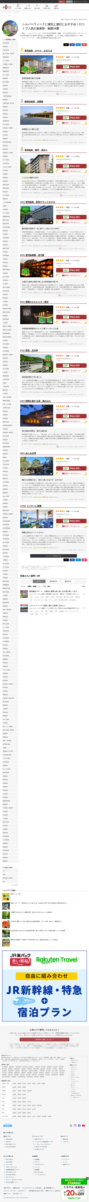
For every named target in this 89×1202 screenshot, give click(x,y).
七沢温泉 (5, 322)
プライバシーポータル (9, 1191)
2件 (78, 307)
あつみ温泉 (6, 159)
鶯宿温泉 (5, 99)
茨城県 (24, 1087)
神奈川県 (29, 1090)
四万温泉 (5, 262)
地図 (59, 62)
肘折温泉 (5, 181)
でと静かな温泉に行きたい (45, 140)
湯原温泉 (5, 733)
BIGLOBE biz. (10, 1159)
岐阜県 (19, 1101)
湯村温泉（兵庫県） (8, 684)
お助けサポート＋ (39, 1139)
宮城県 (29, 1083)
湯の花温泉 (6, 655)
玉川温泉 (5, 135)
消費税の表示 (16, 1188)
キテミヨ (73, 1079)
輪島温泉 (5, 492)
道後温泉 (5, 765)
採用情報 (37, 1169)
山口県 (34, 1109)
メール (65, 1162)
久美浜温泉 (6, 638)
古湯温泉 (5, 786)
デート (4, 871)
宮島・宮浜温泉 (7, 740)
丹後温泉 (5, 648)
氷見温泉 (5, 468)
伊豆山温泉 (6, 524)
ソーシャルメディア (40, 1174)
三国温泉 (5, 499)
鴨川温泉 (5, 298)
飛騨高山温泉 (6, 588)
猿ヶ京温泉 (6, 276)
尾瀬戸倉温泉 (6, 269)
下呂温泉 (5, 574)
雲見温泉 (5, 553)
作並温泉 (5, 117)
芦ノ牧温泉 (6, 195)
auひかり (8, 1142)
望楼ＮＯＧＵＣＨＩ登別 (36, 302)
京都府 (19, 1105)
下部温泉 (5, 347)
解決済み (68, 581)
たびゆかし (73, 1091)
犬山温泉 (5, 595)
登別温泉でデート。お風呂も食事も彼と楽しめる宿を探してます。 (50, 91)
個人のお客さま (8, 1133)
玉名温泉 (5, 811)
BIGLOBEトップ (17, 1194)
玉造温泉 (5, 723)
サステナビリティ (39, 1164)
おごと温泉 (6, 627)
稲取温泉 (5, 531)
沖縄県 (49, 1116)
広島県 (29, 1109)
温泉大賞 (65, 1139)
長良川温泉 (6, 592)
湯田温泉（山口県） (8, 751)
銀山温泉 (5, 149)
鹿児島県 (44, 1116)
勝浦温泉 (5, 694)
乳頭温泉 (5, 131)
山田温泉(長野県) (7, 425)
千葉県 (19, 1090)
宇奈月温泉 (6, 464)
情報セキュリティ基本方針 (53, 1191)
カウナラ (73, 1087)
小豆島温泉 (6, 762)
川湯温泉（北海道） (8, 64)
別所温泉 (5, 414)
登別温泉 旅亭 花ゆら (36, 150)
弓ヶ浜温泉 (6, 567)
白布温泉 (5, 170)
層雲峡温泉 (6, 67)
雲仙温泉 (5, 790)
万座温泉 (5, 259)
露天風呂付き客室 (8, 878)
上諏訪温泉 (6, 379)
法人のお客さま (8, 1156)
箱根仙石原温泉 (7, 337)
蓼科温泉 (5, 390)
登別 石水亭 (31, 350)
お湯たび (73, 1075)
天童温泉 (5, 174)
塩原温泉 (5, 230)
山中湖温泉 (6, 351)
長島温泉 (5, 620)
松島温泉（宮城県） (8, 128)
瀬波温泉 (5, 453)
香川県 (19, 1112)
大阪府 (24, 1105)
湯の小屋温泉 (6, 287)
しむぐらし (66, 1142)
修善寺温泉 (6, 510)
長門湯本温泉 (6, 744)
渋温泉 (4, 383)
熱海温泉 (5, 503)
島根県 (19, 1109)
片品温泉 (5, 273)
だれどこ (73, 1071)
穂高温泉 (5, 418)
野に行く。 (73, 1085)
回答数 (34, 586)
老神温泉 (5, 266)
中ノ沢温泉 (6, 213)
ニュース (37, 1167)
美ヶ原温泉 (6, 368)
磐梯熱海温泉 (6, 216)
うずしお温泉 (6, 669)
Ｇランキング (74, 1069)
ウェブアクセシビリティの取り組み (32, 1188)
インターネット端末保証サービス (44, 1142)
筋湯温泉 (5, 843)
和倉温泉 (5, 471)
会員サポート (66, 1164)
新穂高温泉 (6, 581)
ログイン (84, 1)
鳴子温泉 (5, 110)
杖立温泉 (5, 815)
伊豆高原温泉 (6, 521)
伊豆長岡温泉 (6, 528)
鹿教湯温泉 (6, 376)
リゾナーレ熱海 (34, 506)
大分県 (34, 1116)
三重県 (29, 1101)
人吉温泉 (5, 818)
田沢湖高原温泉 (7, 142)
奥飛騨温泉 (6, 585)
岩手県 (24, 1083)
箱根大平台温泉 (7, 330)
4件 (78, 108)
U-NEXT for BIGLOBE (41, 1147)
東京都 (24, 1090)
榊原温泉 (5, 616)
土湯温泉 (5, 209)
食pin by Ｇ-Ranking (76, 1095)
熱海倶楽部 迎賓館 (34, 101)
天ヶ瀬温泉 (6, 839)
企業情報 (35, 1156)
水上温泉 (5, 283)
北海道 (47, 597)
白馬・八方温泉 (7, 404)
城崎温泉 (5, 659)
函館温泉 (5, 78)
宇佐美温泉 (6, 538)
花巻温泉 (5, 106)
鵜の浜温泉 (6, 443)
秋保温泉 (5, 114)
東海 (46, 611)
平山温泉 (5, 825)
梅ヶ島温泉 (6, 542)
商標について (7, 1194)
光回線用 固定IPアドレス (13, 1169)
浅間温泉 (5, 365)
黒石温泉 (5, 92)
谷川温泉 (5, 280)
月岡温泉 (5, 429)
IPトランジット (10, 1177)
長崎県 (24, 1116)
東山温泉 (5, 191)
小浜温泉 (5, 793)
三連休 (31, 614)
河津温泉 (5, 546)
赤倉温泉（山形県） (8, 152)
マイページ (78, 1)
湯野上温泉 (6, 220)
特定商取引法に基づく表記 (36, 1191)
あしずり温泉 (6, 769)
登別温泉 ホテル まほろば (38, 50)
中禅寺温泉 (6, 237)
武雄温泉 (5, 783)
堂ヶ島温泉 (6, 563)
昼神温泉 (5, 411)
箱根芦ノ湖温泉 (7, 326)
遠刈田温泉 (6, 121)
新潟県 (24, 1094)
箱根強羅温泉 (6, 333)
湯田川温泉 (6, 184)
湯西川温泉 (6, 248)
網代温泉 (5, 517)
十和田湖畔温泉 (7, 96)
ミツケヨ (73, 1089)
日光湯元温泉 (6, 227)
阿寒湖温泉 (6, 57)
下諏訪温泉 (6, 386)
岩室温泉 (5, 439)
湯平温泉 (5, 854)
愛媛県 (24, 1112)
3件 (78, 207)
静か (4, 881)
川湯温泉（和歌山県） (9, 698)
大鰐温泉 (5, 89)
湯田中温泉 (6, 422)
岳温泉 (4, 206)
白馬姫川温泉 (6, 407)
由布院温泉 (6, 836)
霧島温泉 (5, 861)
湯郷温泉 (5, 737)
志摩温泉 (5, 613)
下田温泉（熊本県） (8, 808)
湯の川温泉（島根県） (9, 730)
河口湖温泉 (6, 344)
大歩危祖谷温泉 (7, 754)
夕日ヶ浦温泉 (6, 652)
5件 (78, 57)
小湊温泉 (5, 301)
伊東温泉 (5, 507)
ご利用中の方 (64, 1156)
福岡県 (14, 1116)
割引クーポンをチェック (73, 72)
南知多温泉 (6, 602)
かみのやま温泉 (7, 167)
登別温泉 (5, 46)
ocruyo (72, 1073)
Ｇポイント (73, 1067)
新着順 (29, 586)
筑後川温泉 (6, 772)
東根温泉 (5, 177)
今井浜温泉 (6, 535)
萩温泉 (4, 747)
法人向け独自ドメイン (12, 1182)
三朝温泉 (5, 708)
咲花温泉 (5, 450)
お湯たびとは (74, 1060)
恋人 (31, 597)
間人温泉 (5, 645)
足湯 (4, 874)
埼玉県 (14, 1090)
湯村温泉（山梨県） (8, 354)
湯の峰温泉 (6, 701)
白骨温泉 (5, 361)
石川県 (19, 1098)
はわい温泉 (6, 719)
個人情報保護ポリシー (50, 1188)
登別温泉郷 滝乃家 (34, 255)
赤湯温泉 (5, 156)
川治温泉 (5, 234)
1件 (78, 356)
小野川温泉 (6, 163)
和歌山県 (39, 1105)
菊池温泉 (5, 804)
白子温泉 (5, 305)
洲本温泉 (5, 680)
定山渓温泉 (6, 43)
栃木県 (14, 1087)
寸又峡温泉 (6, 556)
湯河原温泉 (6, 319)
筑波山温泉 (6, 291)
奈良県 (34, 1105)
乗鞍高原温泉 (6, 400)
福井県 (24, 1098)
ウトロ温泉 (6, 60)
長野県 (19, 1094)
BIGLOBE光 (9, 1139)
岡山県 (24, 1109)
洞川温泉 (5, 687)
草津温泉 (5, 252)
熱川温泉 (5, 570)
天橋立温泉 (6, 631)
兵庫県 (29, 1105)
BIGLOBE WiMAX (11, 1147)
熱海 (56, 611)
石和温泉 (5, 340)
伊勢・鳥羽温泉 (7, 609)
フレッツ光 (9, 1164)
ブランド (37, 1162)
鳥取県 (14, 1109)
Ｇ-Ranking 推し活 (75, 1093)
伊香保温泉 (6, 255)
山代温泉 (5, 485)
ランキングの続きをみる (53, 556)
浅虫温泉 (5, 85)
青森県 (19, 1083)
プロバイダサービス (11, 1167)
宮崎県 (38, 1116)
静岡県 (51, 611)
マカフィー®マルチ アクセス (14, 1180)
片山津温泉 (6, 482)
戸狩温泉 (5, 393)
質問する (69, 1)
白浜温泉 (5, 691)
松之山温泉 (6, 461)
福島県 (43, 1083)
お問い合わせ (7, 1188)
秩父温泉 (5, 294)
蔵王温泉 (5, 145)
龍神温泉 (5, 705)
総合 (48, 586)
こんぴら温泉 (6, 758)
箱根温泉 (5, 315)
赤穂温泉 (5, 666)
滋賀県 (14, 1105)
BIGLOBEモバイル (11, 1144)
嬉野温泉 (5, 779)
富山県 (14, 1098)
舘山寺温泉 (6, 549)
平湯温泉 (5, 577)
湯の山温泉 (6, 623)
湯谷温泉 (5, 606)
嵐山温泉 (5, 634)
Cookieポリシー (22, 1191)
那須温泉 (5, 241)
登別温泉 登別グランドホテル (40, 202)
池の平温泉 (6, 436)
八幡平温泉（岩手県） (9, 103)
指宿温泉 (5, 857)
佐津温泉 (5, 677)
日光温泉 (5, 244)
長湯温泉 (5, 847)
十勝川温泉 (6, 50)
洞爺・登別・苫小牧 (68, 597)
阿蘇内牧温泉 (6, 801)
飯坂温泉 (5, 198)
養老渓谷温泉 (6, 312)
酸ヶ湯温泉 (6, 82)
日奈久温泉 (6, 822)
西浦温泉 (5, 599)
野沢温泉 (5, 358)
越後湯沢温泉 (6, 446)
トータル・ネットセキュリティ (43, 1144)
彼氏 (42, 597)
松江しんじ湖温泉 (8, 726)
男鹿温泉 (5, 138)
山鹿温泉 (5, 829)
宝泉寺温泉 (6, 850)
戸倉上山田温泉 (7, 397)
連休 (46, 600)
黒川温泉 (5, 797)
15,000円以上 (73, 600)
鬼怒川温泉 (6, 223)
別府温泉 (5, 832)
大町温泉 (5, 372)
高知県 (29, 1112)
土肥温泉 (5, 560)
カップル (37, 597)
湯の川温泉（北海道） (9, 53)
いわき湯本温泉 (7, 202)
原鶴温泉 (5, 776)
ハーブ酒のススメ (75, 1097)
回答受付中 (53, 581)
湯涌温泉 (5, 489)
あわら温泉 (6, 496)
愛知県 (24, 1101)
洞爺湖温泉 (6, 71)
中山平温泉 (6, 124)
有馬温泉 (5, 662)
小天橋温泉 (6, 641)
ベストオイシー (75, 1081)
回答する (62, 1)
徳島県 (14, 1112)
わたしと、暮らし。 (76, 1077)
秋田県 (34, 1083)
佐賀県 (19, 1116)
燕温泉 (4, 457)
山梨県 (14, 1094)
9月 (31, 600)
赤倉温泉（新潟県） (8, 432)
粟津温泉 (5, 478)
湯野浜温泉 (6, 188)
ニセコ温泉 (6, 75)
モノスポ (73, 1083)
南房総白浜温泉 (7, 308)
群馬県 (19, 1087)
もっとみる (14, 885)
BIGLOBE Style (39, 1172)
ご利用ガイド (74, 1062)
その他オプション (39, 1149)
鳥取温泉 (5, 716)
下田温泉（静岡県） (8, 514)
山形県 (38, 1083)
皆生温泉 (5, 712)
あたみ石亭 (30, 453)
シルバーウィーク (38, 600)
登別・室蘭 (58, 597)
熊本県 (29, 1116)
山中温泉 (5, 475)
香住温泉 (5, 673)
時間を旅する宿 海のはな (38, 401)
